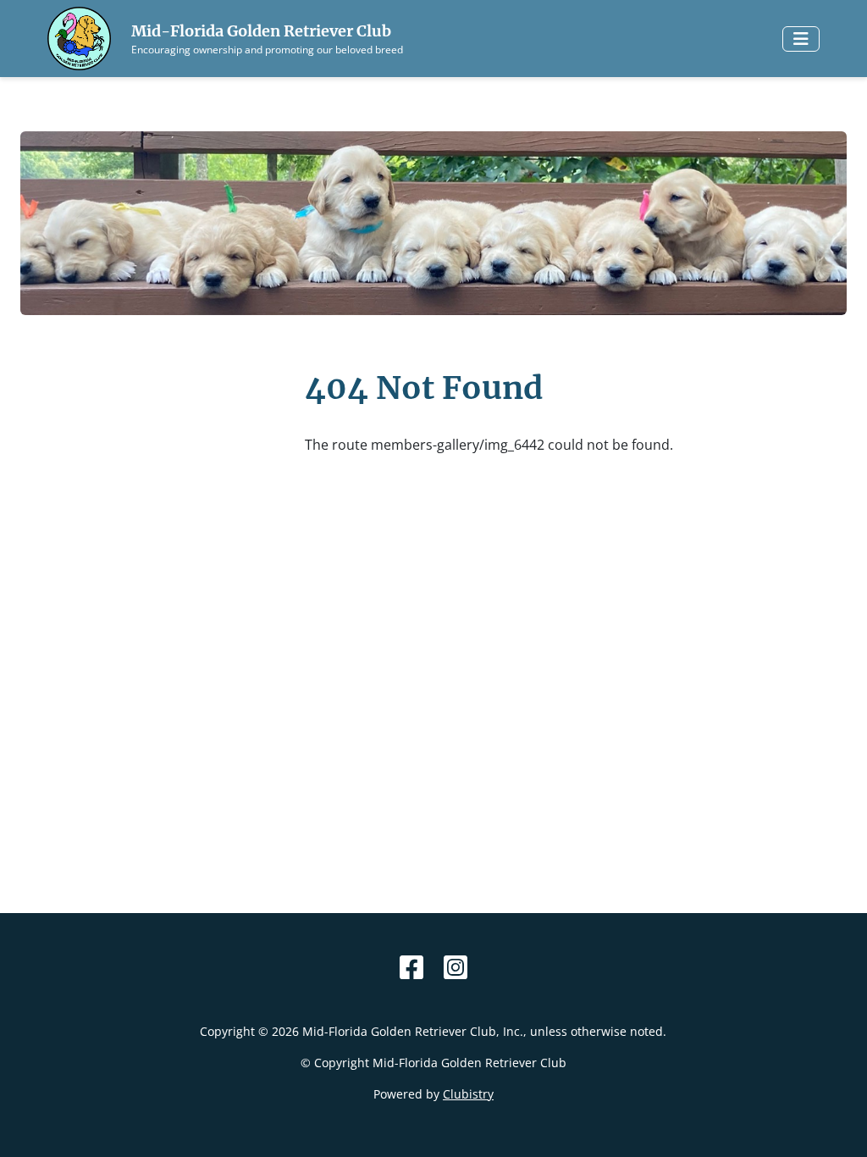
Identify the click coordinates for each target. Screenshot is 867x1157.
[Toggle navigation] (801, 39)
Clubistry (468, 1094)
